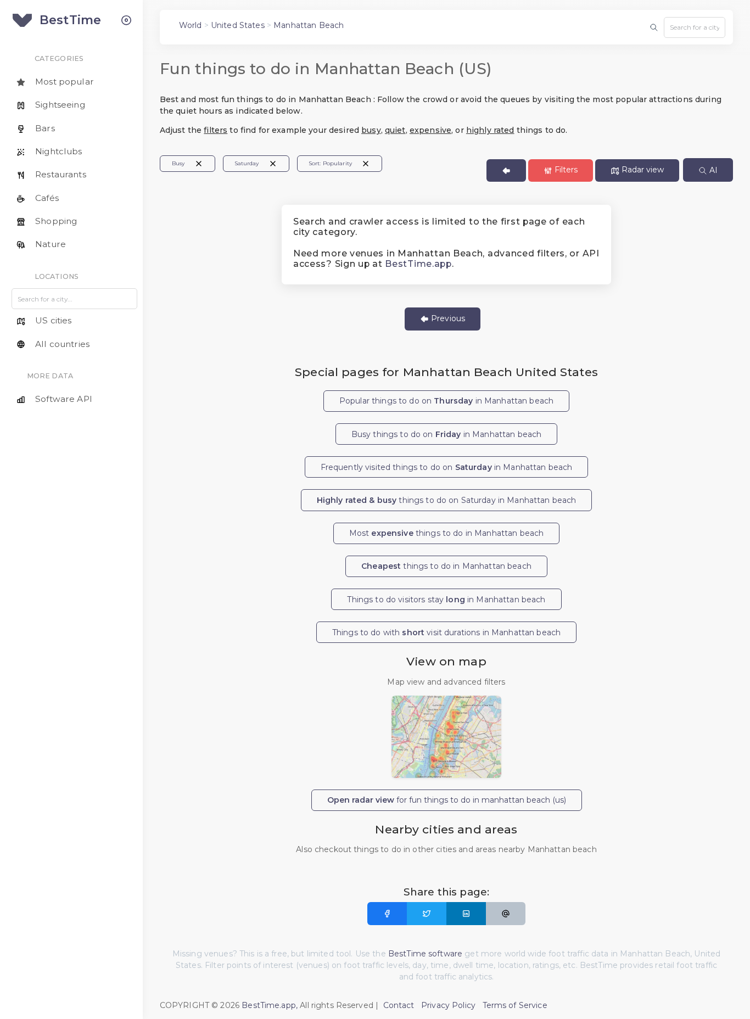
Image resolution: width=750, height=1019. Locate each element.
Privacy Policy (448, 1005)
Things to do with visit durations (446, 632)
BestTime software (425, 954)
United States (238, 25)
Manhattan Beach (308, 25)
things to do (446, 566)
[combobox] (694, 27)
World (190, 25)
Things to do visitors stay (446, 599)
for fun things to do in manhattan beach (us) (446, 800)
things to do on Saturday (447, 500)
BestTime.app (418, 264)
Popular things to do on (446, 401)
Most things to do (446, 533)
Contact (399, 1005)
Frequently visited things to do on (447, 467)
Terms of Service (515, 1005)
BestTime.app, (270, 1005)
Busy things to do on (446, 434)
